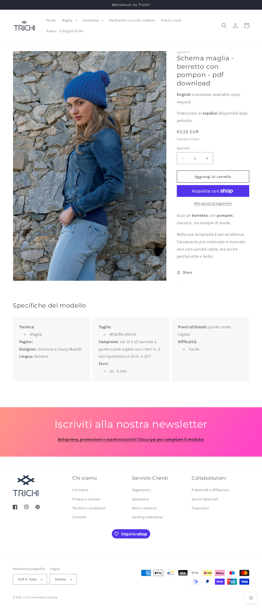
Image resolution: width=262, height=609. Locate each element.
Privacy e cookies (86, 499)
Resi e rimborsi (144, 508)
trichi (27, 597)
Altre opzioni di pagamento (213, 203)
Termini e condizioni (89, 508)
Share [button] (187, 272)
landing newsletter (147, 517)
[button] (69, 20)
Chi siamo (80, 490)
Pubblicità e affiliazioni (211, 490)
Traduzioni (200, 508)
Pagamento (141, 490)
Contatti (79, 517)
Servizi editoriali (205, 499)
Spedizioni (140, 499)
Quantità (183, 148)
